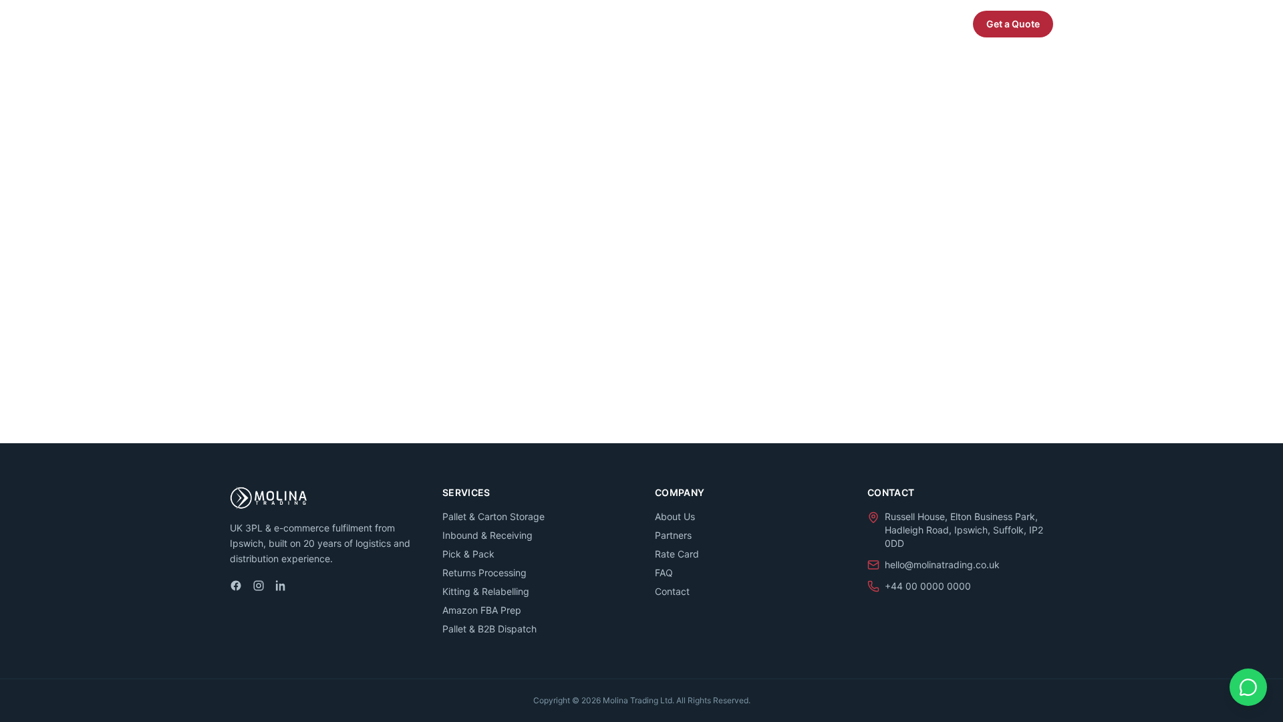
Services (721, 23)
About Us (675, 516)
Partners (892, 23)
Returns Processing (484, 572)
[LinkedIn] (281, 586)
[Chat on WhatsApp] (1248, 687)
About (839, 23)
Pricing (789, 23)
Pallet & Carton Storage (493, 516)
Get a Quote (1013, 23)
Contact (672, 591)
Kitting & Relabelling (485, 591)
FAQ (942, 23)
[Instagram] (259, 586)
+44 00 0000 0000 (928, 586)
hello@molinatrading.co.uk (942, 564)
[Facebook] (236, 586)
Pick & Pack (468, 554)
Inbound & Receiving (487, 535)
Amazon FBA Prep (481, 610)
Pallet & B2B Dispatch (489, 628)
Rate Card (677, 554)
